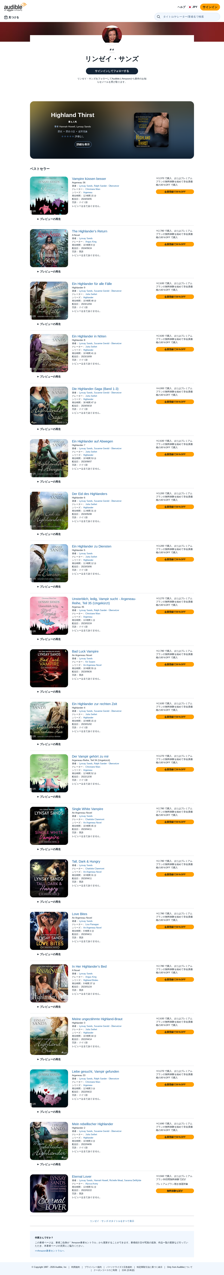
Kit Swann (90, 662)
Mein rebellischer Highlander (92, 1124)
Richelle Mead (116, 1180)
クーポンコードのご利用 (106, 1270)
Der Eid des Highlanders (89, 494)
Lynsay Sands (86, 186)
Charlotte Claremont (94, 819)
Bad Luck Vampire (85, 651)
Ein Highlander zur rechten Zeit (94, 704)
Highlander (88, 297)
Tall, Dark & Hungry (86, 861)
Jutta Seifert (91, 294)
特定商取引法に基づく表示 (150, 1267)
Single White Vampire (87, 809)
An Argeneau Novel (92, 665)
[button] (175, 191)
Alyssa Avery (91, 1183)
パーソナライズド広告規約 (119, 1267)
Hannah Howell (101, 1180)
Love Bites (79, 914)
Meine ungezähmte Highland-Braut (97, 1019)
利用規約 (76, 1267)
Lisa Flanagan (92, 924)
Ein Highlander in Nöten (89, 336)
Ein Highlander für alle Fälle (92, 284)
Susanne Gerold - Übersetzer (108, 291)
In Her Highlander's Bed (89, 966)
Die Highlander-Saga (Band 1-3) (95, 389)
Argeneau (87, 192)
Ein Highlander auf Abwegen (92, 441)
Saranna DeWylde (132, 1180)
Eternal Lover (82, 1176)
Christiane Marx (92, 189)
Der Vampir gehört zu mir (90, 756)
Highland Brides (90, 980)
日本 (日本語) (128, 1270)
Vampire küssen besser (89, 179)
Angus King (90, 241)
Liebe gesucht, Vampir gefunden (95, 1071)
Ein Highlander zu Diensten (91, 546)
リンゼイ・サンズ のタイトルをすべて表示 (112, 1221)
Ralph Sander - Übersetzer (106, 186)
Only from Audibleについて (180, 1267)
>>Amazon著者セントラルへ (49, 1250)
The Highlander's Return (89, 231)
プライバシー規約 (93, 1267)
